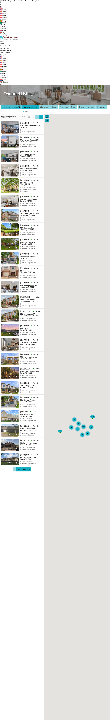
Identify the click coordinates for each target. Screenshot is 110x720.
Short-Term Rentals (7, 46)
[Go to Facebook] (0, 2)
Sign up (2, 33)
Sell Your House (5, 50)
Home (2, 41)
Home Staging (5, 53)
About (2, 43)
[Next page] (41, 117)
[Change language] (1, 8)
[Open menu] (0, 85)
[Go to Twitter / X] (0, 6)
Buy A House (4, 48)
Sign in (6, 33)
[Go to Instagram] (0, 4)
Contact (3, 55)
